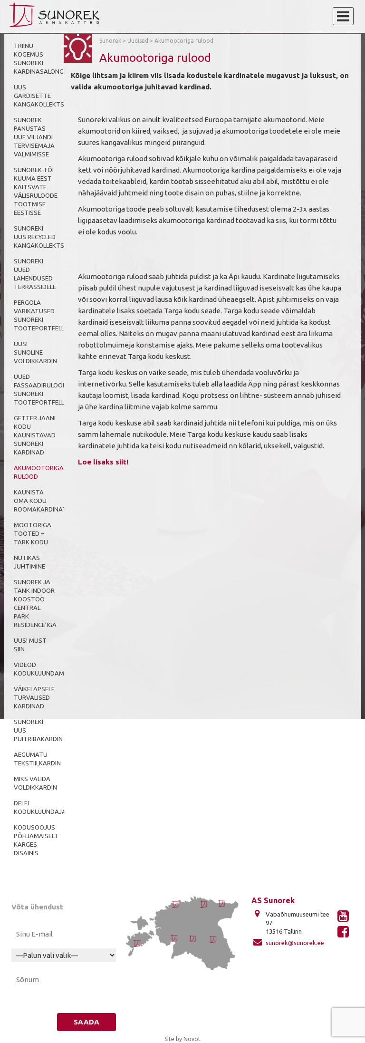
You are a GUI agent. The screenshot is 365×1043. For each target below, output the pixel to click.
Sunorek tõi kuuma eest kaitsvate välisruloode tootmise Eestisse (36, 191)
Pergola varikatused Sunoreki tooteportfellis (41, 315)
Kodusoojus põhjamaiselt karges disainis (36, 840)
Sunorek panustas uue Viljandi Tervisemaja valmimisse (34, 136)
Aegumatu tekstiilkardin (37, 758)
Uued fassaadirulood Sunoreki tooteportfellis (41, 389)
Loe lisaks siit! (103, 462)
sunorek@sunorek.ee (295, 942)
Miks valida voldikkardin (35, 783)
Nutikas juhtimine (29, 562)
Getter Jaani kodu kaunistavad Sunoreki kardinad (35, 435)
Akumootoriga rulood (39, 472)
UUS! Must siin (30, 644)
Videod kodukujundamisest (47, 668)
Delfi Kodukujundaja (40, 807)
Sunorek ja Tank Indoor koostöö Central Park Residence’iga (35, 603)
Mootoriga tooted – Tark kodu (32, 533)
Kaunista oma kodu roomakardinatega (46, 500)
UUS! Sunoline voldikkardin (35, 352)
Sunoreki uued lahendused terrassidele (35, 274)
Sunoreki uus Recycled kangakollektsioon (46, 237)
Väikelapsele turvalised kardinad (34, 697)
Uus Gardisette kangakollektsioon (46, 95)
